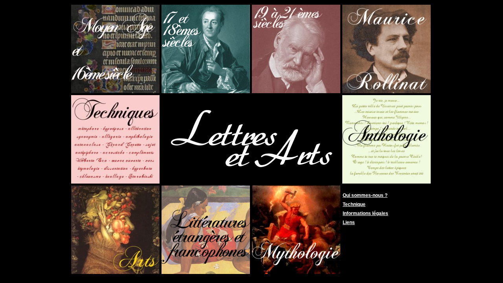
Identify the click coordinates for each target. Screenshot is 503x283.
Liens (349, 222)
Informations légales (365, 213)
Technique (354, 204)
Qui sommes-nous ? (365, 195)
